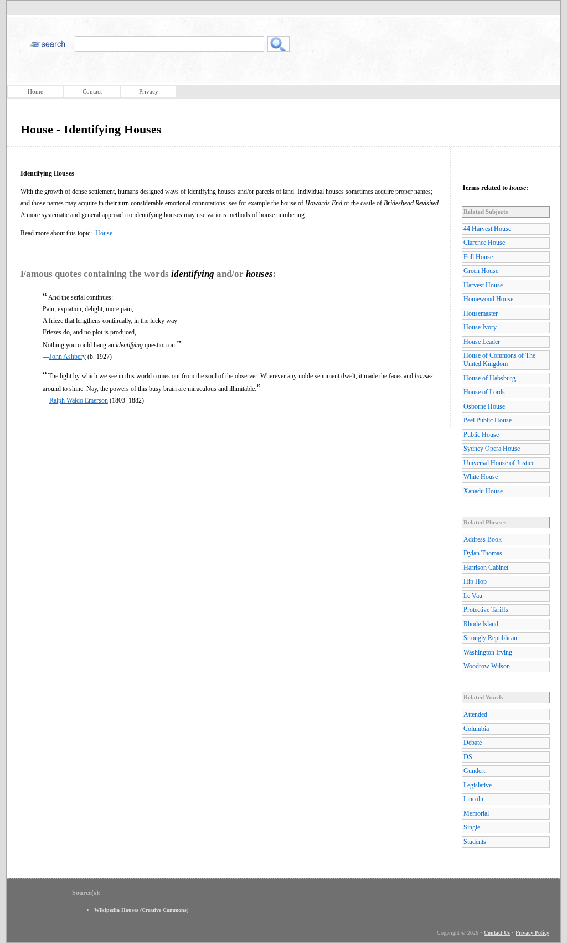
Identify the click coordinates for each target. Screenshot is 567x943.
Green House (480, 271)
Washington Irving (487, 652)
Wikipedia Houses (116, 910)
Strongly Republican (490, 638)
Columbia (476, 729)
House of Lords (484, 392)
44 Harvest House (487, 229)
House (103, 233)
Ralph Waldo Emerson (78, 400)
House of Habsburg (489, 378)
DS (467, 757)
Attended (475, 714)
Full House (478, 257)
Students (474, 842)
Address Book (482, 539)
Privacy (148, 91)
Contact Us (497, 933)
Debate (472, 742)
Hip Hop (475, 581)
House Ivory (480, 327)
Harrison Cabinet (485, 567)
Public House (481, 435)
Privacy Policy (532, 933)
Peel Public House (487, 420)
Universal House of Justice (498, 463)
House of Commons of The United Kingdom (499, 360)
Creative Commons (164, 910)
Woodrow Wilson (486, 666)
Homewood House (488, 299)
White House (480, 477)
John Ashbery (67, 356)
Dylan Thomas (482, 553)
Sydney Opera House (491, 448)
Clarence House (484, 242)
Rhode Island (480, 624)
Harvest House (483, 285)
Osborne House (484, 406)
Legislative (477, 785)
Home (35, 91)
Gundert (474, 771)
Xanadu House (483, 491)
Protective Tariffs (485, 610)
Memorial (476, 813)
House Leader (481, 342)
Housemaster (480, 313)
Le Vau (472, 596)
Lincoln (473, 799)
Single (471, 827)
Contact (92, 91)
